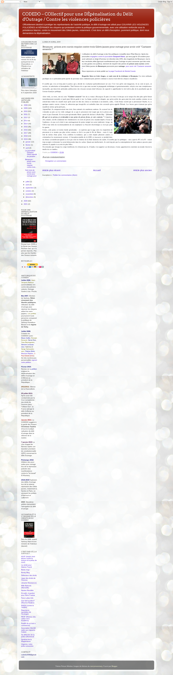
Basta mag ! (25, 570)
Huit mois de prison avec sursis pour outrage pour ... (31, 174)
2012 (26, 117)
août (27, 185)
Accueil (97, 170)
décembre (30, 197)
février (28, 145)
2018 (26, 136)
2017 (26, 133)
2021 (26, 204)
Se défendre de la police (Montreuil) (27, 636)
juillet (28, 182)
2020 (26, 201)
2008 (26, 105)
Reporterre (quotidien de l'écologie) (26, 612)
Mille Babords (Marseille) (26, 586)
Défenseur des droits (29, 575)
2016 (26, 130)
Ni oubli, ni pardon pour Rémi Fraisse (28, 594)
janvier (28, 142)
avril (27, 148)
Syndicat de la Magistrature (26, 640)
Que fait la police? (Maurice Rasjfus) (28, 602)
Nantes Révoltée (27, 590)
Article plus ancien (142, 170)
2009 (26, 108)
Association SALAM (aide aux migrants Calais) (28, 630)
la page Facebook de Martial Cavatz (122, 71)
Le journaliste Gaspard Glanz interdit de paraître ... (31, 153)
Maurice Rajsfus (27, 353)
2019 (26, 139)
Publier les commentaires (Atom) (65, 175)
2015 (26, 127)
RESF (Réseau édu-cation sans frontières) (28, 618)
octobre (29, 191)
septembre (30, 188)
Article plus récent (51, 170)
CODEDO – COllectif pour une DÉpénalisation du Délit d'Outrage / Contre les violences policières (77, 16)
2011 (26, 114)
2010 (26, 111)
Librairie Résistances (29, 583)
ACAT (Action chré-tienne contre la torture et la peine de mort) (29, 559)
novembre (30, 194)
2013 (26, 121)
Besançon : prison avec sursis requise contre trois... (31, 163)
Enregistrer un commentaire (55, 161)
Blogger (114, 666)
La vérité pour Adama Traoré (26, 566)
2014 (26, 124)
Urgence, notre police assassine (27, 645)
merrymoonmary (96, 666)
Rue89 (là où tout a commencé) (28, 624)
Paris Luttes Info (27, 598)
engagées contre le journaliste (107, 56)
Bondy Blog (25, 572)
